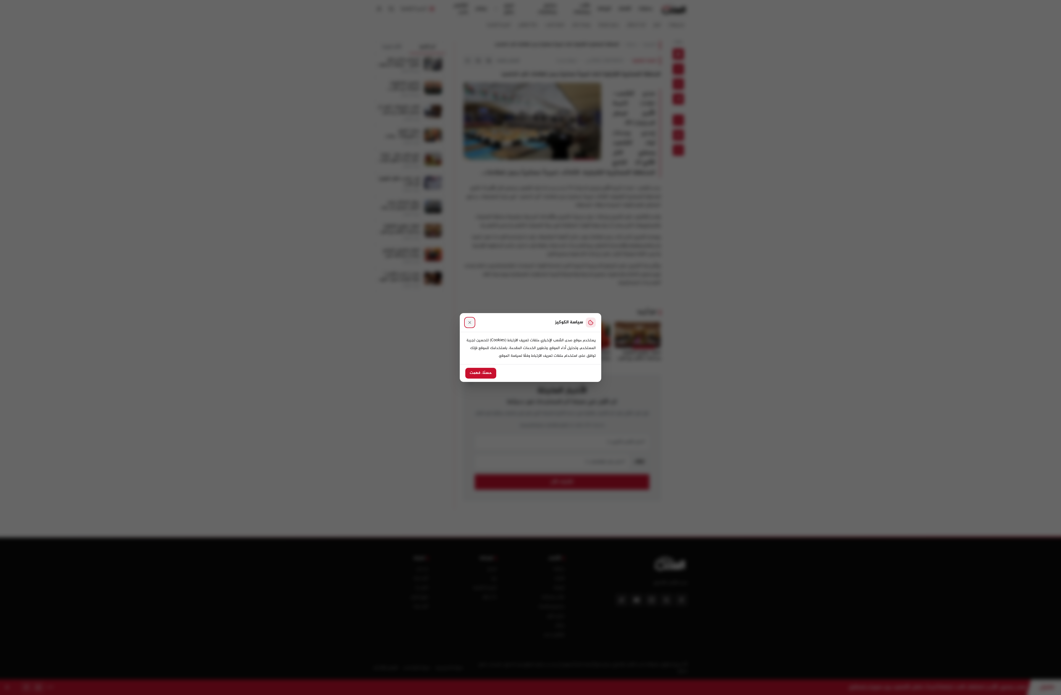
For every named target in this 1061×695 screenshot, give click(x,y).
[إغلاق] (469, 322)
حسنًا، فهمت (481, 373)
